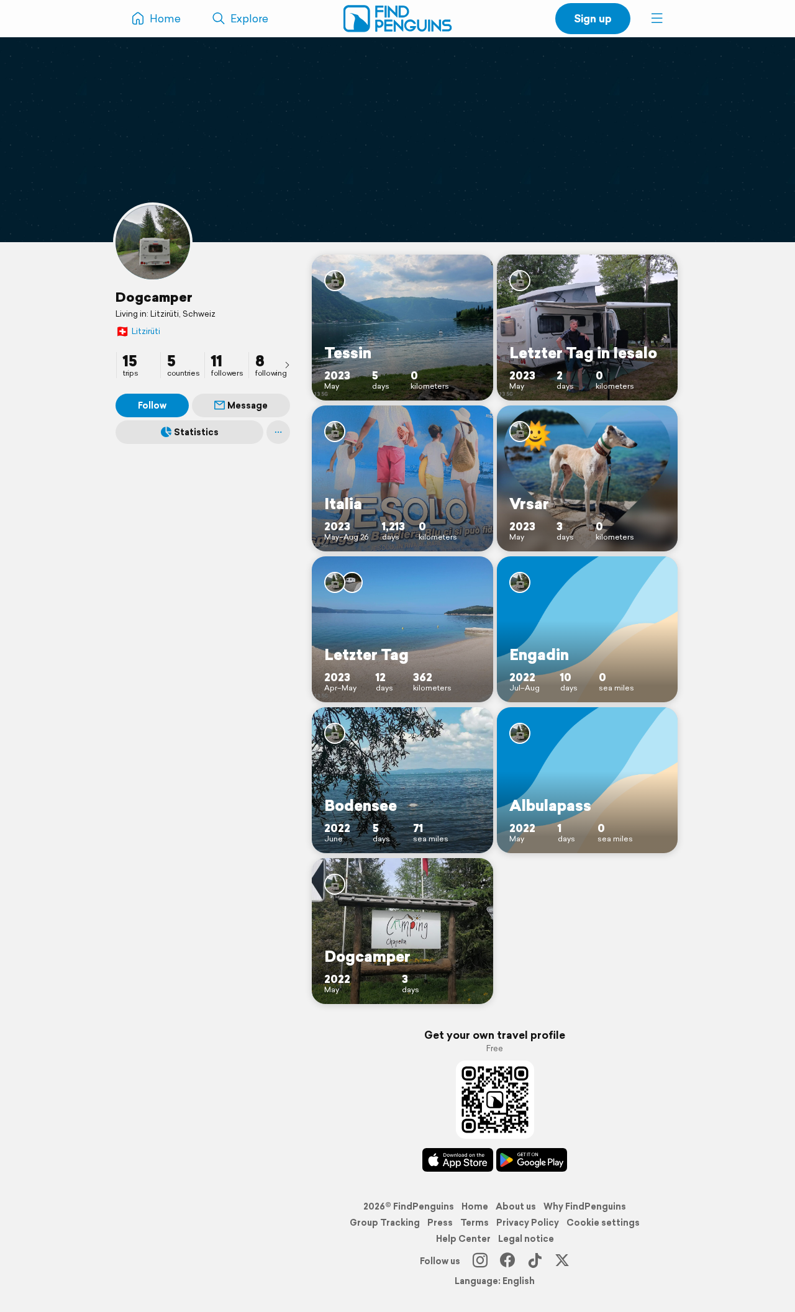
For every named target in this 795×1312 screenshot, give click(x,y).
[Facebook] (507, 1261)
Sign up (593, 18)
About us (516, 1206)
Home (474, 1206)
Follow (152, 405)
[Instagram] (480, 1261)
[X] (562, 1261)
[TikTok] (534, 1261)
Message (247, 405)
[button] (657, 18)
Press (440, 1222)
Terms (474, 1222)
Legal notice (526, 1239)
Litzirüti (138, 331)
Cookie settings (603, 1222)
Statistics (196, 432)
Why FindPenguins (584, 1206)
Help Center (463, 1239)
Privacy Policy (527, 1222)
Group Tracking (385, 1222)
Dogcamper (154, 296)
